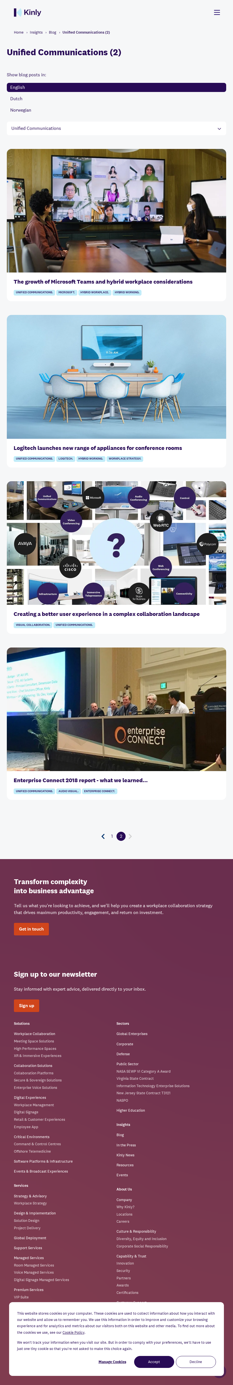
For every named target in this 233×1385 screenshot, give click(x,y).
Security (123, 1270)
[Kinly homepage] (27, 12)
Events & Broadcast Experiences (41, 1171)
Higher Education (130, 1110)
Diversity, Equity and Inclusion (141, 1238)
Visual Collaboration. (33, 625)
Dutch (16, 99)
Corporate (124, 1044)
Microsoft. (67, 292)
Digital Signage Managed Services (41, 1279)
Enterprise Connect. (99, 791)
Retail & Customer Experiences (39, 1119)
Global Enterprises (131, 1033)
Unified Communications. (34, 292)
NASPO (122, 1100)
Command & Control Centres (37, 1144)
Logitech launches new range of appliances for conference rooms (98, 448)
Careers (122, 1221)
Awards (122, 1285)
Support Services (28, 1247)
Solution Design (26, 1220)
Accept (154, 1361)
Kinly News (125, 1155)
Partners (123, 1278)
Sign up (26, 1006)
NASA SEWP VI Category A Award (143, 1071)
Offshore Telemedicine (32, 1151)
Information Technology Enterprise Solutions (153, 1085)
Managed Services (29, 1257)
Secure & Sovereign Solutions (38, 1080)
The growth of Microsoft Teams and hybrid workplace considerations (103, 281)
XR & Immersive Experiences (37, 1055)
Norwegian (20, 110)
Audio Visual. (69, 791)
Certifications (127, 1292)
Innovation (125, 1263)
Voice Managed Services (34, 1272)
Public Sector (127, 1064)
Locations (124, 1214)
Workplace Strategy (30, 1203)
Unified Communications (36, 128)
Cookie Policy (73, 1332)
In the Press (126, 1145)
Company (124, 1199)
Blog (120, 1134)
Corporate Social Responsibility (142, 1246)
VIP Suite (21, 1297)
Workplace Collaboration (34, 1033)
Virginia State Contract (135, 1078)
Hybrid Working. (127, 292)
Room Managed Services (34, 1265)
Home (19, 32)
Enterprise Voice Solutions (35, 1087)
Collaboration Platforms (33, 1073)
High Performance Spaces (35, 1048)
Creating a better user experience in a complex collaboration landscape (107, 614)
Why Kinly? (125, 1206)
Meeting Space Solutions (34, 1041)
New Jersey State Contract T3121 (143, 1093)
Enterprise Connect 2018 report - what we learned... (81, 780)
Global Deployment (30, 1238)
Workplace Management (34, 1105)
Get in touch (31, 929)
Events (122, 1175)
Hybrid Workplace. (94, 292)
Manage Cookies (112, 1361)
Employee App (26, 1126)
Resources (125, 1165)
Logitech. (66, 459)
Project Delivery (27, 1228)
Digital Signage (26, 1112)
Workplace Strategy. (125, 459)
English (17, 87)
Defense (123, 1054)
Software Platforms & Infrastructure (43, 1161)
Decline (196, 1361)
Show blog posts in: (26, 75)
